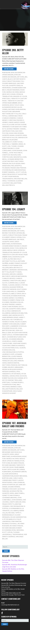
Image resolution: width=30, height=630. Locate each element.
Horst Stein (17, 142)
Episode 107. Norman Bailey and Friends (14, 424)
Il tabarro (14, 144)
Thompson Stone (9, 384)
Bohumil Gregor (9, 274)
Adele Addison (14, 257)
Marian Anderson (9, 358)
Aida (22, 105)
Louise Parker (16, 356)
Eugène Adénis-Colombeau (13, 298)
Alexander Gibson (19, 471)
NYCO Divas (11, 94)
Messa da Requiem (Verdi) (12, 369)
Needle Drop (12, 250)
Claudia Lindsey (14, 285)
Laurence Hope (8, 354)
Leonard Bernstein (15, 159)
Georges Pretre (16, 491)
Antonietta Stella (9, 261)
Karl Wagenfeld (15, 157)
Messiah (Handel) (9, 371)
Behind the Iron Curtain (12, 233)
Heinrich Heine (8, 322)
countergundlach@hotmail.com (10, 605)
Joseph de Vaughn (9, 155)
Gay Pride (20, 239)
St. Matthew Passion (10, 176)
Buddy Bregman (20, 476)
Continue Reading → (9, 69)
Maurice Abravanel (15, 367)
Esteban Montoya (18, 296)
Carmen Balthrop (15, 116)
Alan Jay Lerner (18, 469)
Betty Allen (16, 113)
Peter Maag (16, 374)
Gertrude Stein (8, 131)
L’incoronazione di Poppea (13, 352)
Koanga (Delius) (8, 350)
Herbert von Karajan (11, 324)
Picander (6, 168)
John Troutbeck (15, 152)
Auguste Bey (7, 111)
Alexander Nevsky (9, 107)
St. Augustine (21, 174)
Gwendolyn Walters (19, 313)
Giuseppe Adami (8, 135)
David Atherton (8, 484)
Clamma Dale (13, 283)
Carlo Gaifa (18, 478)
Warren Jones (16, 387)
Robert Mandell (8, 172)
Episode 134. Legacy (13, 209)
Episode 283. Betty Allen (13, 51)
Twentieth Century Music (12, 254)
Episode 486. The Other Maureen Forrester (13, 583)
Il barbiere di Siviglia (18, 326)
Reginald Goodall (9, 523)
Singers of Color (20, 96)
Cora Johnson (18, 482)
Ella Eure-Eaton (13, 124)
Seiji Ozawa (18, 378)
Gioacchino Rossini (10, 306)
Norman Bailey (8, 515)
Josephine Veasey (19, 343)
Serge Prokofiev (8, 174)
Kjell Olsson (20, 348)
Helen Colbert (20, 322)
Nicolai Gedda (15, 163)
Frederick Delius (16, 302)
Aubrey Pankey (15, 263)
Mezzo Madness (13, 90)
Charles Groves (8, 278)
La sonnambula (15, 508)
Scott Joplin (21, 172)
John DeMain (17, 150)
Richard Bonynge (18, 170)
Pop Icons (6, 463)
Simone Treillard (15, 380)
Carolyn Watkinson (18, 276)
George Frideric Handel (16, 129)
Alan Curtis (7, 469)
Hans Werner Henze (10, 317)
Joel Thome (12, 146)
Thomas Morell (17, 382)
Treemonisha (7, 178)
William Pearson (9, 389)
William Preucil (8, 185)
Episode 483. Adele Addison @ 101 (11, 593)
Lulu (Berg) (14, 510)
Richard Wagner (9, 465)
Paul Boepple (16, 165)
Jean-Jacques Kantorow (17, 332)
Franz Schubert (8, 300)
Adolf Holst (15, 105)
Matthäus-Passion (9, 365)
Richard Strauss (17, 463)
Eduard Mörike (14, 487)
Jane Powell (19, 493)
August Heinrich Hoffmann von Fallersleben (14, 265)
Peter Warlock (10, 519)
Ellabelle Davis (15, 293)
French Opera (16, 237)
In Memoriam (16, 244)
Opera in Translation (15, 461)
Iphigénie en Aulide (9, 328)
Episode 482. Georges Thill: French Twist (13, 595)
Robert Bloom (8, 378)
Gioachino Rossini (16, 133)
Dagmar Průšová (16, 287)
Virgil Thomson (8, 181)
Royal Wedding (18, 530)
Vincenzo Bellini (20, 178)
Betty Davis (16, 272)
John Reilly (6, 341)
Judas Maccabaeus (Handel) (13, 345)
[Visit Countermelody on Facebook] (2, 613)
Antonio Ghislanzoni (17, 109)
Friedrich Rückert (9, 489)
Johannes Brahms (16, 339)
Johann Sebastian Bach (11, 246)
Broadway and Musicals (12, 452)
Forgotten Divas (13, 81)
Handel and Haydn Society (13, 315)
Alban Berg (6, 471)
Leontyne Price (8, 161)
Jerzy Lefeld (7, 335)
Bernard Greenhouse (18, 270)
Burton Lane (7, 478)
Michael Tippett (14, 513)
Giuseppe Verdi (15, 85)
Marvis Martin (13, 363)
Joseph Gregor (15, 502)
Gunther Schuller (9, 137)
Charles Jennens (9, 118)
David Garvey (14, 122)
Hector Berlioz (16, 319)
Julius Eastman (8, 348)
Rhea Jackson (21, 376)
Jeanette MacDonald (11, 495)
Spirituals (6, 98)
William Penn (15, 183)
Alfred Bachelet (14, 259)
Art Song (20, 77)
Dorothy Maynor (9, 289)
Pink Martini (16, 521)
